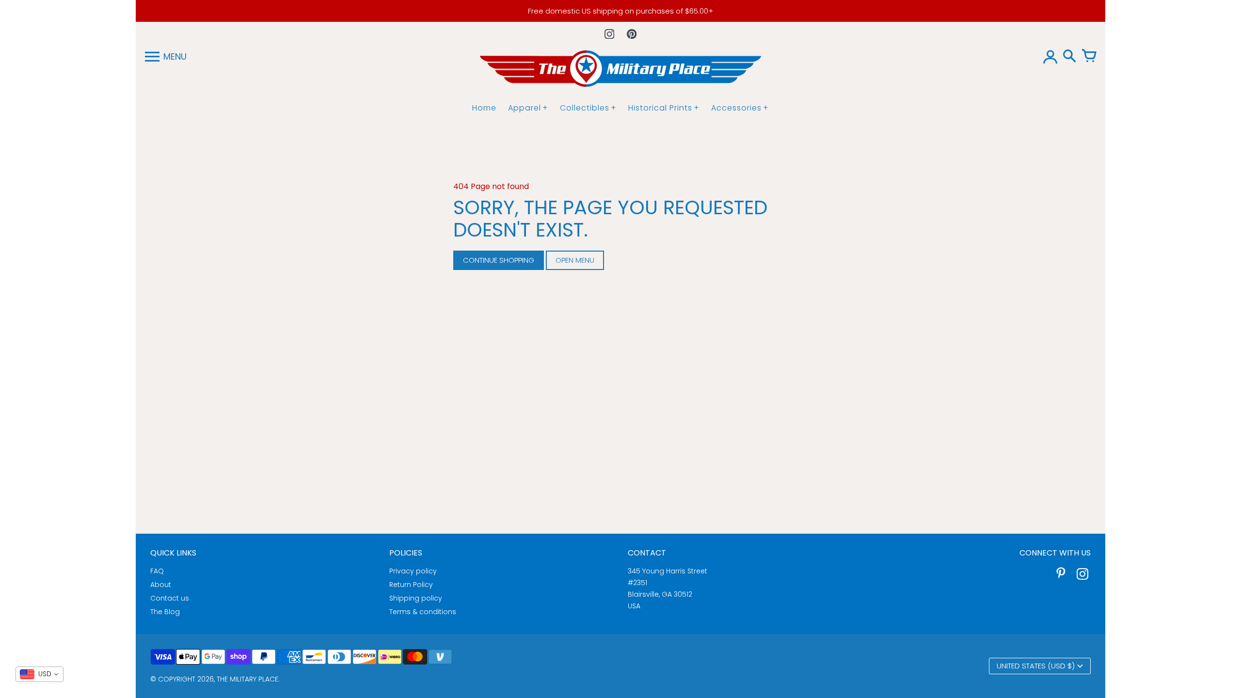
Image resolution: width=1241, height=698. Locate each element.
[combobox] (40, 674)
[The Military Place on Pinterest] (1061, 575)
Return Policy (411, 584)
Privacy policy (413, 571)
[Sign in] (1050, 56)
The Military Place (247, 679)
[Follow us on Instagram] (609, 34)
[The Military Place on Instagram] (1082, 575)
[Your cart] (1089, 56)
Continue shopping (498, 260)
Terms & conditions (422, 612)
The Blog (165, 612)
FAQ (157, 571)
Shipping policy (415, 598)
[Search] (1069, 56)
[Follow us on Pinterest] (631, 34)
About (160, 584)
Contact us (169, 598)
